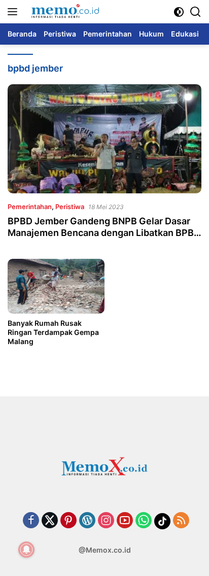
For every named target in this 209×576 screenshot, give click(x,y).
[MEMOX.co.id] (63, 11)
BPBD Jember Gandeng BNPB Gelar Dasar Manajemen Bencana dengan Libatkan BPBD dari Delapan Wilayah (104, 233)
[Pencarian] (195, 12)
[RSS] (181, 521)
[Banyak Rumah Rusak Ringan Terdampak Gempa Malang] (56, 286)
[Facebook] (31, 521)
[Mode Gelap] (179, 12)
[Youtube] (125, 521)
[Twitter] (50, 521)
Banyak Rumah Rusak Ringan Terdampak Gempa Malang (53, 332)
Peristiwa (69, 206)
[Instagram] (106, 521)
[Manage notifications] (26, 549)
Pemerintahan (30, 206)
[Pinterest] (68, 521)
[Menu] (14, 11)
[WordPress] (87, 521)
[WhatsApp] (143, 521)
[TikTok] (162, 521)
